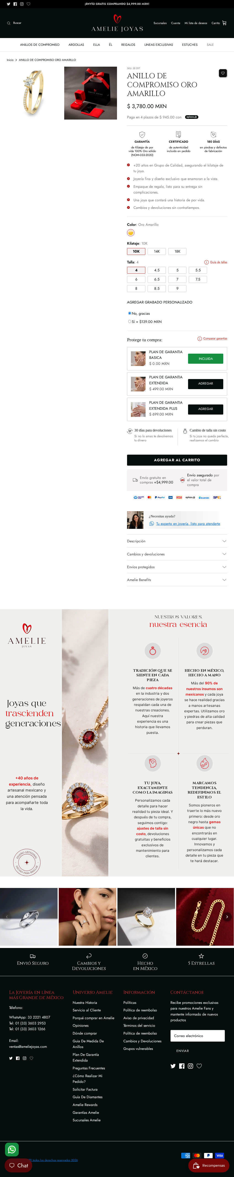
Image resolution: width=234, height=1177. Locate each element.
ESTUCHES (190, 44)
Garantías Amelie (86, 1112)
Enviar (182, 1051)
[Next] (227, 916)
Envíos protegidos (140, 567)
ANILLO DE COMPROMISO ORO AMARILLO (47, 60)
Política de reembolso (140, 1010)
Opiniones (80, 1025)
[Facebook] (15, 4)
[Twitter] (8, 4)
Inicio (10, 60)
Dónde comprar (85, 1033)
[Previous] (6, 916)
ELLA (96, 44)
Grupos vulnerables (138, 1048)
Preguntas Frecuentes (89, 1068)
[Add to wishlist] (223, 73)
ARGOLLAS (76, 44)
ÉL (110, 44)
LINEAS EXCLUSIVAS (158, 44)
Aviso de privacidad (138, 1018)
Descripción (136, 541)
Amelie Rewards (85, 1104)
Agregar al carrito (205, 384)
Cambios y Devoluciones (142, 1041)
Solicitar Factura (85, 1089)
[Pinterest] (28, 4)
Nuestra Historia (85, 1002)
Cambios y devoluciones (146, 554)
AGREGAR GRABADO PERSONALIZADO (159, 302)
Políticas (129, 1002)
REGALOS (128, 44)
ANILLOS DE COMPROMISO (39, 44)
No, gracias (141, 313)
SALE (210, 44)
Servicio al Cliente (87, 1010)
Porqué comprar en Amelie (93, 1018)
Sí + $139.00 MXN (147, 321)
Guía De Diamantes (87, 1097)
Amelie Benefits (139, 579)
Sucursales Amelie (87, 1120)
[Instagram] (22, 4)
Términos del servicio (139, 1025)
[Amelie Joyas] (117, 23)
